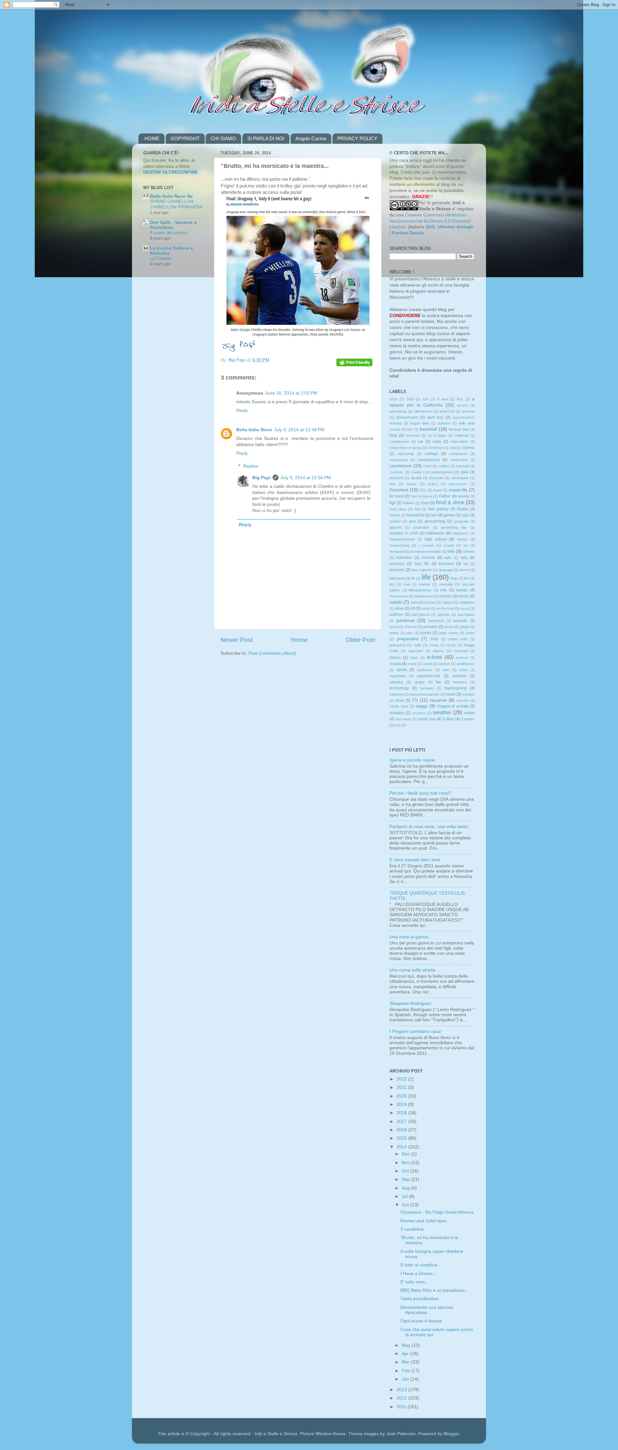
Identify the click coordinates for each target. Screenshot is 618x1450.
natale (395, 602)
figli (392, 503)
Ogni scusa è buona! (421, 1320)
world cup (426, 719)
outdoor (396, 614)
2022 (402, 1079)
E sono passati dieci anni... (416, 859)
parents (444, 614)
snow (412, 664)
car (420, 441)
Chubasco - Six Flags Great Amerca (436, 1212)
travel (450, 694)
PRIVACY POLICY (357, 138)
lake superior (421, 570)
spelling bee (465, 664)
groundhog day (454, 527)
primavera (397, 645)
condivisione (428, 460)
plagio (464, 627)
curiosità (462, 466)
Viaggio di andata (453, 706)
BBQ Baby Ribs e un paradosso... (434, 1290)
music (464, 596)
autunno (444, 423)
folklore (408, 503)
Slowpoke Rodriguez (410, 1003)
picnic (449, 627)
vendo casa (398, 706)
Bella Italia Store (254, 429)
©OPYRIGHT (185, 138)
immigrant (397, 551)
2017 (402, 1121)
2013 (402, 1389)
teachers (460, 682)
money (462, 590)
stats (446, 670)
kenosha (446, 563)
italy (464, 557)
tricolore (468, 694)
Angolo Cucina (310, 138)
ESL (423, 490)
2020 (410, 399)
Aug (406, 1188)
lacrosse (396, 570)
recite (451, 645)
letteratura (397, 578)
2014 (402, 1146)
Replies (250, 466)
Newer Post (236, 639)
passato (460, 620)
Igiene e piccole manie (412, 760)
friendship (415, 515)
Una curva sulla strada (412, 970)
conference (459, 460)
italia (448, 558)
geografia (461, 521)
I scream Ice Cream (436, 545)
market (424, 584)
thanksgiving (456, 688)
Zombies (468, 719)
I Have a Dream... (418, 1273)
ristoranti (461, 651)
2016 (402, 1129)
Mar (406, 1362)
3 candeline (412, 1229)
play (409, 633)
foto (417, 509)
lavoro (464, 570)
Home (299, 639)
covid (427, 466)
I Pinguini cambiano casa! (415, 1031)
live (466, 578)
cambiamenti (399, 441)
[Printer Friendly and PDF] (354, 364)
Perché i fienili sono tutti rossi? (420, 793)
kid (466, 564)
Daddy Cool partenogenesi (432, 472)
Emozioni (398, 490)
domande (436, 478)
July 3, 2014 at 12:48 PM (299, 429)
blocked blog (459, 429)
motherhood (423, 596)
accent (462, 405)
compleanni (458, 454)
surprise (459, 676)
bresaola (412, 435)
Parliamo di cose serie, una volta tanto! (429, 826)
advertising (398, 411)
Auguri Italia (419, 423)
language (446, 570)
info (451, 551)
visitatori (396, 713)
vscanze (419, 713)
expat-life (458, 490)
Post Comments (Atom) (272, 653)
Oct (406, 1171)
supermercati (428, 676)
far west (396, 496)
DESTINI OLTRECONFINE (170, 172)
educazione (458, 484)
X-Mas (448, 719)
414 (425, 399)
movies (445, 596)
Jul (405, 1196)
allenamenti (423, 411)
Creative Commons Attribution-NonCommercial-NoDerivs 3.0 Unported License (430, 221)
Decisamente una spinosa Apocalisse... (426, 1310)
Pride (434, 639)
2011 (402, 1406)
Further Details (408, 233)
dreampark (460, 478)
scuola (395, 663)
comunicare (398, 460)
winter (469, 713)
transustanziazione (424, 694)
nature (448, 602)
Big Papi (261, 477)
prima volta (458, 639)
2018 (402, 1112)
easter (412, 484)
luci (392, 584)
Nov (406, 1162)
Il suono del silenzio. (169, 232)
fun (433, 515)
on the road (445, 608)
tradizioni (396, 694)
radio (417, 645)
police (470, 633)
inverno (428, 557)
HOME (152, 138)
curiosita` (396, 472)
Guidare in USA (403, 533)
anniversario (407, 417)
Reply (242, 410)
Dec (406, 1154)
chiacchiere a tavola (405, 448)
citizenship (406, 454)
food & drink (450, 502)
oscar (464, 608)
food (425, 503)
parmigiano (466, 614)
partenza (406, 620)
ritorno (395, 657)
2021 (402, 1087)
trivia (400, 700)
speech (444, 664)
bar (409, 429)
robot (414, 658)
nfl (412, 608)
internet (469, 551)
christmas (435, 448)
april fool (435, 417)
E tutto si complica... (420, 1265)
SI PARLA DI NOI (265, 138)
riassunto (415, 651)
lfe (413, 578)
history (462, 539)
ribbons (438, 651)
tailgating (396, 682)
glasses (395, 527)
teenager (427, 688)
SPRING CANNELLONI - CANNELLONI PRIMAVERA (176, 204)
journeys (397, 563)
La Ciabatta (160, 258)
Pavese (411, 627)
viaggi (421, 706)
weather (442, 712)
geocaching (435, 521)
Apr (406, 1353)
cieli (452, 448)
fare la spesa (421, 496)
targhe (420, 682)
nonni (425, 608)
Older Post (360, 639)
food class (398, 509)
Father (444, 496)
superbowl (397, 676)
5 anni (442, 399)
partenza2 (436, 621)
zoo (398, 725)
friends (394, 515)
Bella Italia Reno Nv (171, 196)
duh (392, 484)
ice (466, 545)
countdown (400, 465)
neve (399, 608)
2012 (402, 1398)
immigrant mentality (426, 551)
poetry (425, 633)
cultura (443, 466)
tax (438, 682)
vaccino (462, 700)
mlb (443, 590)
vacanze (438, 700)
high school (436, 539)
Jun (406, 1204)
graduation (421, 527)
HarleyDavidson (402, 539)
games (449, 515)
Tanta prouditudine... (421, 1298)
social (427, 664)
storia (463, 670)
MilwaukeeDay (420, 590)
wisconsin (403, 719)
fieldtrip (463, 496)
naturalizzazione (423, 602)
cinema (468, 447)
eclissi (432, 484)
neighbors (467, 602)
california (461, 435)
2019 (393, 399)
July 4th (421, 563)
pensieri (430, 627)
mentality (446, 584)
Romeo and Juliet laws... (425, 1220)
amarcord (446, 411)
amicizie (468, 411)
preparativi (407, 638)
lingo (454, 578)
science (462, 658)
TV (415, 700)
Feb (406, 1370)
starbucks (425, 670)
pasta (393, 627)
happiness (461, 533)
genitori (395, 521)
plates (394, 633)
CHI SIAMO (223, 138)
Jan (406, 1379)
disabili (416, 478)
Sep (406, 1179)
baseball (428, 429)
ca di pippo (437, 435)
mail (407, 584)
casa (437, 441)
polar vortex (448, 633)
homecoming (399, 545)
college (431, 453)
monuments (398, 596)
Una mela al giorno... (410, 937)
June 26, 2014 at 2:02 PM (291, 393)
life (426, 577)
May (407, 1345)
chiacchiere (459, 441)
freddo (462, 509)
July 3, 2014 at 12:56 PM (305, 477)
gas (466, 515)
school (434, 657)
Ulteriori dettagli (455, 226)
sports (402, 670)
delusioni (396, 478)
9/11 (460, 399)
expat (437, 490)
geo (412, 521)
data (465, 472)
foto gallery (438, 509)
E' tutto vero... (414, 1282)
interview (404, 557)
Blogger (451, 1433)
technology (399, 688)
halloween (435, 533)
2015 (402, 1138)
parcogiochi (420, 614)
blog (393, 435)
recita (434, 645)
